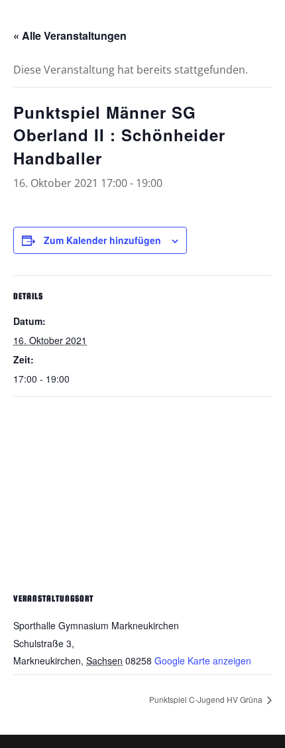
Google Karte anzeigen (202, 660)
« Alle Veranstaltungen (70, 35)
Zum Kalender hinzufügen (102, 240)
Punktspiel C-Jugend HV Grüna (206, 699)
